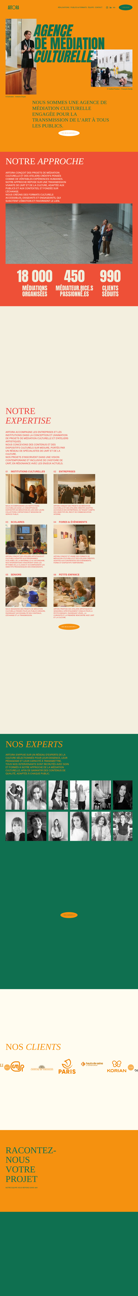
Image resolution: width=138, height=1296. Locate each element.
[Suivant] (131, 1067)
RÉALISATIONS (63, 7)
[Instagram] (107, 7)
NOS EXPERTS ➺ (69, 915)
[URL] (114, 7)
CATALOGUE (125, 7)
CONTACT (98, 7)
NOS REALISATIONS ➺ (69, 133)
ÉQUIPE (91, 7)
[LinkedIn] (110, 7)
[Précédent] (7, 1067)
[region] (69, 1067)
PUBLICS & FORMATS (79, 7)
